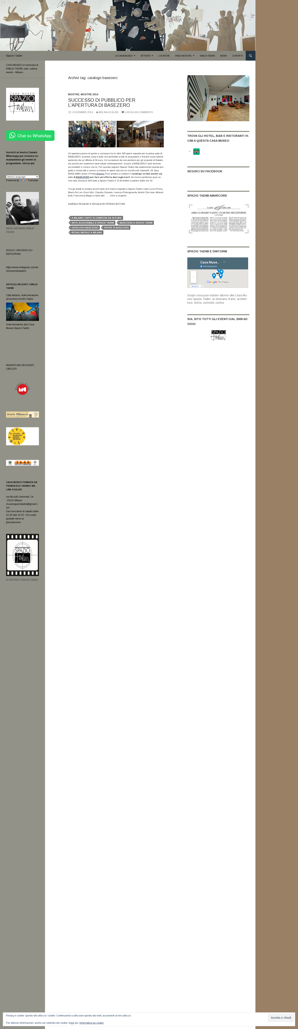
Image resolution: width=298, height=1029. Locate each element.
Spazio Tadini (14, 55)
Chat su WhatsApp (34, 135)
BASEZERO (82, 177)
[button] (92, 134)
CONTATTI (237, 56)
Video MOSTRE (183, 56)
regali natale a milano (87, 232)
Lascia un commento (139, 112)
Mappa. (100, 173)
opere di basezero (116, 227)
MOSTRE (73, 94)
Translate (33, 180)
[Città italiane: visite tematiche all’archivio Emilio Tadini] (22, 311)
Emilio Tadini (207, 56)
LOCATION (164, 56)
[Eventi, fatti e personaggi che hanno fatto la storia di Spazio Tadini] (218, 218)
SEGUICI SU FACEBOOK (204, 171)
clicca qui (28, 163)
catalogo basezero (85, 227)
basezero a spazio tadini (136, 223)
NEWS (223, 56)
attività (145, 56)
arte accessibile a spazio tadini (93, 223)
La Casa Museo (123, 56)
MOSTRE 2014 (89, 94)
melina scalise (109, 112)
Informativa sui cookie (91, 1023)
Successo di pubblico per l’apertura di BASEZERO (101, 102)
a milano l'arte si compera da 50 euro (97, 218)
